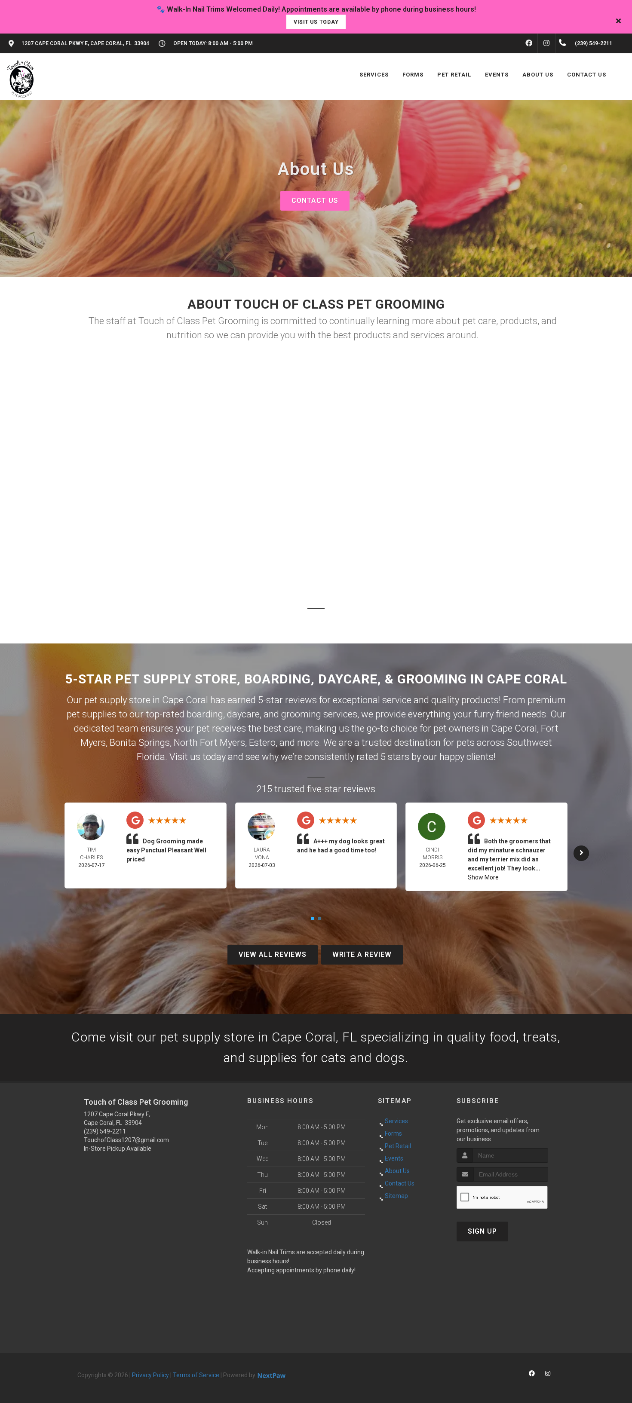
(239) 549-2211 (105, 1131)
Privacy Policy (150, 1375)
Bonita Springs (140, 742)
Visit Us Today (316, 22)
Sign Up (482, 1231)
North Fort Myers (209, 742)
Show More (483, 877)
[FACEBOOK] (528, 43)
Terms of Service (196, 1375)
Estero (262, 742)
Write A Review (362, 954)
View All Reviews (273, 954)
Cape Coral (514, 728)
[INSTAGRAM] (546, 43)
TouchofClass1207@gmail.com (126, 1139)
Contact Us (314, 200)
